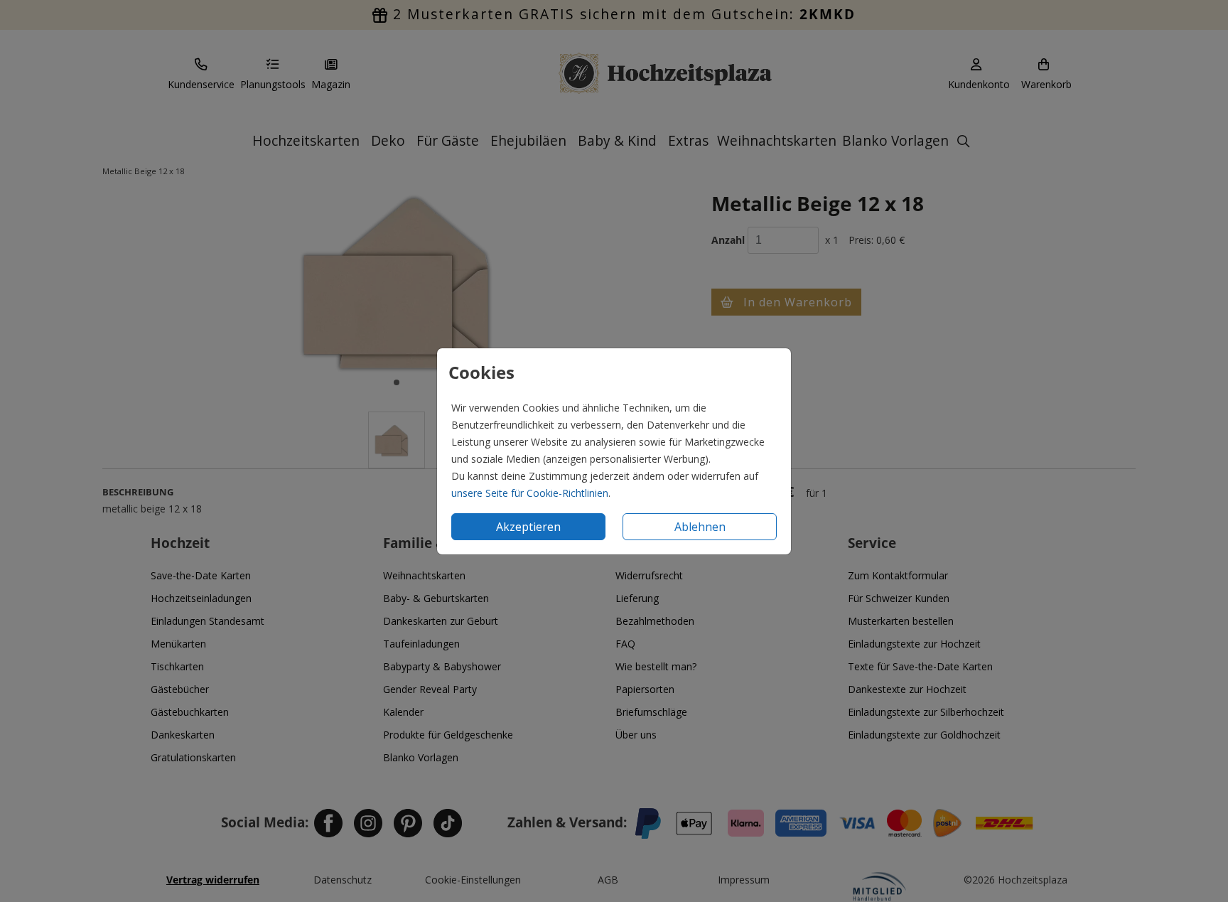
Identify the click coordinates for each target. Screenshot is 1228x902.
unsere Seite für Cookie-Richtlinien (529, 493)
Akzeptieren (528, 527)
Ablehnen (700, 527)
